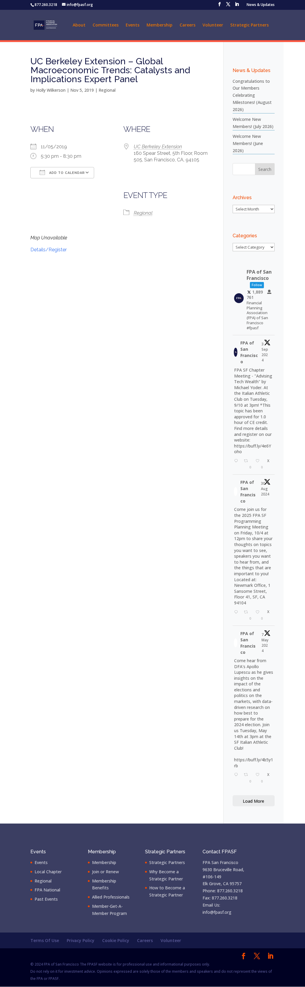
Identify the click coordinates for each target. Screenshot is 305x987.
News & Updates (261, 5)
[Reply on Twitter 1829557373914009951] (237, 614)
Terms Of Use (44, 940)
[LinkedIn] (237, 6)
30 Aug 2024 (265, 489)
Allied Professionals (111, 897)
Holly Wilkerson (51, 90)
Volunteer (213, 25)
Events (132, 25)
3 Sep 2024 (265, 352)
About (79, 25)
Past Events (46, 899)
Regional (107, 90)
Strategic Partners (249, 25)
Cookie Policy (115, 940)
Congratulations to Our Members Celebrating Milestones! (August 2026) (252, 95)
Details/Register (48, 249)
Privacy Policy (80, 940)
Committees (106, 25)
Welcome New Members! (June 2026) (248, 143)
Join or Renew (105, 871)
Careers (187, 25)
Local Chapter (48, 871)
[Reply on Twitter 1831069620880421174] (237, 463)
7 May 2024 (265, 642)
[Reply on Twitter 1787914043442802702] (237, 777)
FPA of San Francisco (249, 352)
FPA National (47, 890)
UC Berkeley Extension (158, 146)
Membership (159, 25)
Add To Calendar (66, 173)
